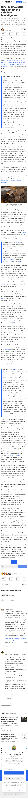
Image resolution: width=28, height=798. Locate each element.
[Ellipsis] (26, 609)
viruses (17, 243)
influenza (6, 259)
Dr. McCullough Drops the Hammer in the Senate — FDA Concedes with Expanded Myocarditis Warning (9, 719)
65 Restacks (20, 573)
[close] (23, 746)
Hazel (6, 609)
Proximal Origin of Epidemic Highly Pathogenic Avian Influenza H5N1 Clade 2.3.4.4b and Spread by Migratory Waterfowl (13, 63)
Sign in (24, 2)
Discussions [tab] (13, 713)
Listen (24, 29)
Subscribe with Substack (15, 779)
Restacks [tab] (11, 595)
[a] (24, 719)
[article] (14, 724)
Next (23, 584)
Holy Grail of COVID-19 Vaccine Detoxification (9, 738)
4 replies (8, 698)
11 (11, 455)
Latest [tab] (7, 713)
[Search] (25, 713)
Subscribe (19, 2)
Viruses (24, 233)
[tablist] (8, 595)
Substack (6, 794)
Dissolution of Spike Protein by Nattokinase (8, 735)
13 (12, 455)
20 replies (8, 646)
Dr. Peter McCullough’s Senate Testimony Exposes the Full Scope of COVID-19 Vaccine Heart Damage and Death (10, 724)
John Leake (7, 28)
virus (2, 237)
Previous (6, 584)
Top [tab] (3, 713)
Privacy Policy (19, 785)
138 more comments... (6, 705)
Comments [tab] (5, 595)
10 (7, 364)
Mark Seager (8, 652)
